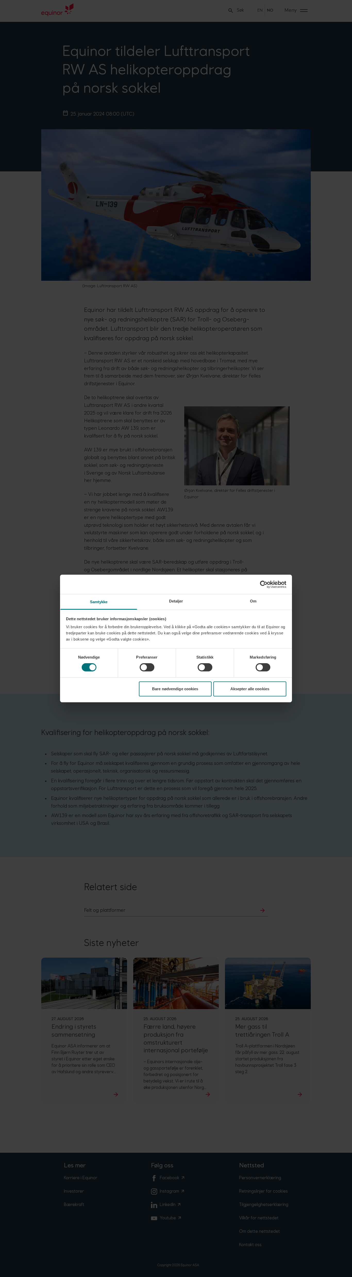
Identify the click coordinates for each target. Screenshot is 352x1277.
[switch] (147, 667)
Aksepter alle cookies (249, 689)
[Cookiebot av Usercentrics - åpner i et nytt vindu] (263, 584)
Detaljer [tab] (176, 601)
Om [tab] (253, 601)
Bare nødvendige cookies (175, 689)
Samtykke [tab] (99, 602)
